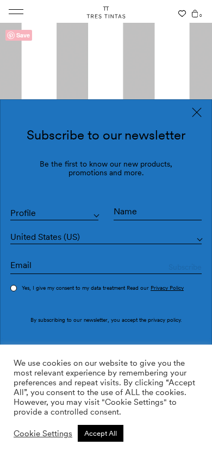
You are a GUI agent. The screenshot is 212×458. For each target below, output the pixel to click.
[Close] (197, 112)
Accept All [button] (100, 433)
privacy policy (164, 319)
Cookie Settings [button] (43, 433)
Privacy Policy (167, 287)
